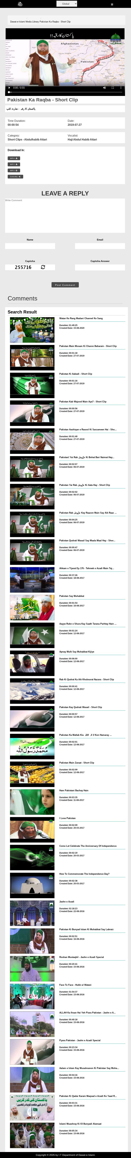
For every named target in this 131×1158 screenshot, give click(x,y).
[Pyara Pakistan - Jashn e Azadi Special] (32, 1052)
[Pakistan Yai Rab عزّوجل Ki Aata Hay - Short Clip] (32, 496)
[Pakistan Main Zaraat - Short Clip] (32, 774)
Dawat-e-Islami (17, 21)
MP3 (13, 164)
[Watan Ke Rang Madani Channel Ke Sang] (32, 330)
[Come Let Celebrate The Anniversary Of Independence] (32, 857)
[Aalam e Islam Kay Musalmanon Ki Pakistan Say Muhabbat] (32, 1080)
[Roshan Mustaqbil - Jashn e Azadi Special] (32, 969)
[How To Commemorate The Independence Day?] (32, 885)
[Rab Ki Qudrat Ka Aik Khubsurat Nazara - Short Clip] (32, 691)
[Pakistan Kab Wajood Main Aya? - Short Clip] (32, 413)
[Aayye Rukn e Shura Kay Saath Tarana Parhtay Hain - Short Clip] (32, 635)
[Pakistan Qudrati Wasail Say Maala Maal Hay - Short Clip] (32, 552)
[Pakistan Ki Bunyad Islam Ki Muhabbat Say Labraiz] (32, 941)
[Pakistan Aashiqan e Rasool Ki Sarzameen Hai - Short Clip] (32, 441)
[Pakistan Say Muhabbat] (32, 607)
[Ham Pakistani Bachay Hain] (32, 802)
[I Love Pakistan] (32, 830)
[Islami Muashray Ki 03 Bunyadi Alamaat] (32, 1135)
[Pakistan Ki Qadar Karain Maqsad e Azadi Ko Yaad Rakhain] (32, 1107)
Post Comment (65, 285)
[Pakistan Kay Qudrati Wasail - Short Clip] (32, 719)
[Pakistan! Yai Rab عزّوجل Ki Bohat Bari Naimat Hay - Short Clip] (32, 469)
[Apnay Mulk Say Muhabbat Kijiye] (32, 663)
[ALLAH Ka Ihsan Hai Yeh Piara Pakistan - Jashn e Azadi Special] (32, 1024)
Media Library (32, 21)
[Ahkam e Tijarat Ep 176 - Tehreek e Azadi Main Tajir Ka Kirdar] (32, 580)
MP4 (13, 158)
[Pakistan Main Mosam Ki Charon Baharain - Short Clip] (32, 358)
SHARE (14, 177)
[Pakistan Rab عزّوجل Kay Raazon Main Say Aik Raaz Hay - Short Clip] (32, 524)
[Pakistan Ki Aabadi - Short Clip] (32, 385)
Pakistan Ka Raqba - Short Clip (55, 21)
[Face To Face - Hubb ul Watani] (32, 996)
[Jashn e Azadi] (32, 913)
